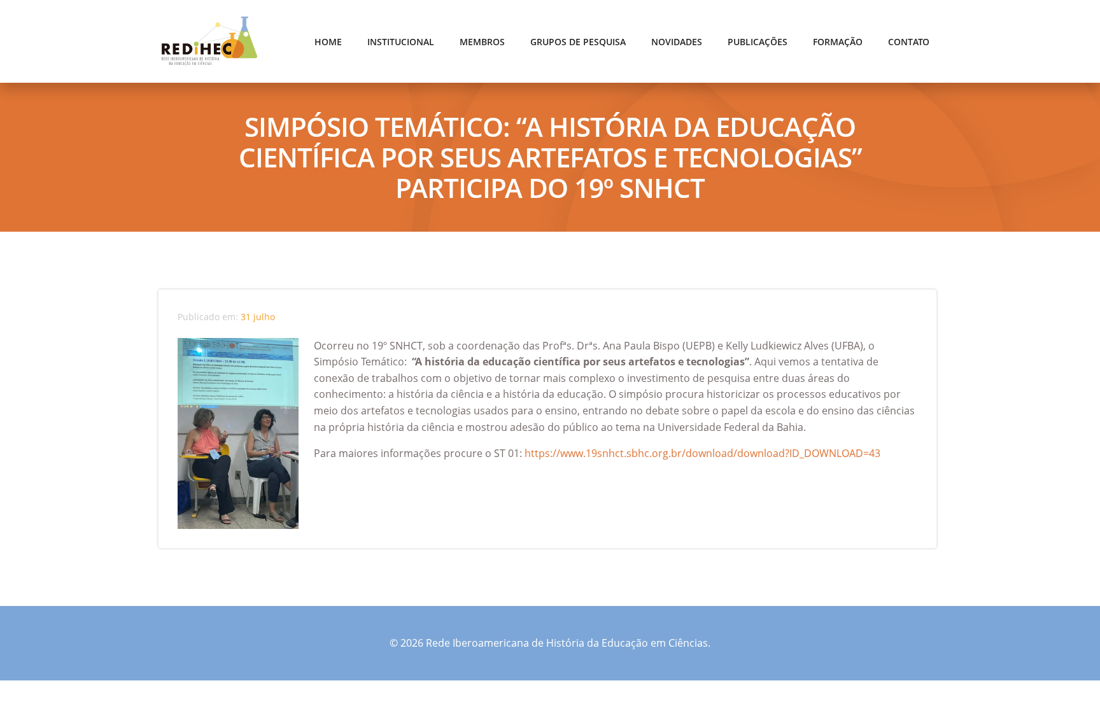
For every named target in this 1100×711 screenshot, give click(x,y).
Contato (908, 42)
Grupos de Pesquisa (578, 42)
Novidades (676, 42)
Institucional (400, 42)
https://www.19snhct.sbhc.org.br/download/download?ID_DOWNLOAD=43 (701, 453)
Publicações (757, 42)
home (328, 42)
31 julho (258, 317)
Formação (838, 42)
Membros (482, 42)
